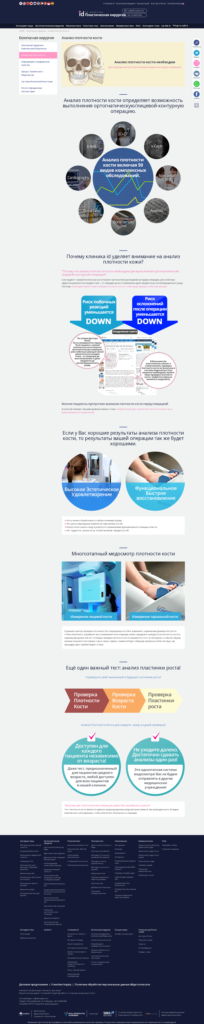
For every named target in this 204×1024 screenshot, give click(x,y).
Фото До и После (158, 3)
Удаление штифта (27, 889)
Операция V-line (26, 861)
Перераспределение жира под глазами (100, 878)
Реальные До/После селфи (148, 931)
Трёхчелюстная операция (54, 906)
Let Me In (166, 25)
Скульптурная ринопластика (73, 856)
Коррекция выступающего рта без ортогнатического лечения (54, 892)
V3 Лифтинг (119, 857)
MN (38, 3)
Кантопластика (97, 883)
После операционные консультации (31, 90)
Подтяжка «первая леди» (125, 873)
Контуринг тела (151, 25)
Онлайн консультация (124, 934)
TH (34, 3)
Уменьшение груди (146, 861)
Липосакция (25, 934)
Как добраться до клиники (78, 958)
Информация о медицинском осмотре (35, 63)
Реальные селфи (145, 940)
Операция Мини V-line (29, 851)
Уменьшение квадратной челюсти (30, 856)
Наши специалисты (75, 944)
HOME (21, 31)
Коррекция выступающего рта (54, 885)
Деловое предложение (33, 984)
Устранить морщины (170, 849)
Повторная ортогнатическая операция (51, 912)
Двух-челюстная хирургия (54, 853)
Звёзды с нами (144, 952)
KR (20, 3)
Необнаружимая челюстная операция (52, 864)
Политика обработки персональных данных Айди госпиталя (112, 984)
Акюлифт (118, 849)
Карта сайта (181, 25)
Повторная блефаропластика (98, 892)
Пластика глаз (90, 25)
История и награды (75, 940)
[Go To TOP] (196, 105)
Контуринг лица (24, 25)
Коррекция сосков (146, 875)
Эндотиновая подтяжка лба (124, 878)
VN (45, 3)
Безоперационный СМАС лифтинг (125, 868)
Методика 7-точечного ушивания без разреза (100, 856)
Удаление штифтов (51, 918)
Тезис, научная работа (77, 970)
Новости (142, 944)
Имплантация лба (27, 873)
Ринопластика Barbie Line (78, 845)
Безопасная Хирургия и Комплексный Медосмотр (34, 47)
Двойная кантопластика (101, 887)
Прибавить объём (169, 845)
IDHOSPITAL (102, 13)
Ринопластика (73, 25)
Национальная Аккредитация (73, 975)
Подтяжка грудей (145, 865)
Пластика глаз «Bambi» (100, 851)
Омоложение (107, 25)
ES (52, 3)
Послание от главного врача (77, 935)
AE (41, 3)
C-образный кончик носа (78, 861)
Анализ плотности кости (33, 55)
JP (31, 3)
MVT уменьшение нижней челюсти (30, 846)
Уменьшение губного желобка (29, 884)
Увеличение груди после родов (149, 856)
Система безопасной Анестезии (37, 81)
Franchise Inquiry (175, 3)
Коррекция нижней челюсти (52, 870)
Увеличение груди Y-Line (149, 851)
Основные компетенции (78, 948)
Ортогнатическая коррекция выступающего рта (54, 900)
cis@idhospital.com (136, 10)
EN (24, 3)
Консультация (143, 3)
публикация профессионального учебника (76, 964)
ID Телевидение (145, 948)
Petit (138, 25)
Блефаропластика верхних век (122, 884)
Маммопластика (125, 25)
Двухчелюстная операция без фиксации (54, 858)
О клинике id (108, 3)
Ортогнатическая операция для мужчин (53, 923)
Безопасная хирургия (125, 3)
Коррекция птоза (98, 873)
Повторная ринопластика (78, 865)
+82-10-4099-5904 (134, 15)
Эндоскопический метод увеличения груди (149, 846)
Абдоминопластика (28, 938)
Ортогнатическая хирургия (49, 25)
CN (27, 3)
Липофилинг (120, 845)
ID (48, 3)
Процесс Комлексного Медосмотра (32, 73)
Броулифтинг (120, 853)
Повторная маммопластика (145, 870)
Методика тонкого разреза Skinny (98, 862)
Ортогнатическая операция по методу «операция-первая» (52, 877)
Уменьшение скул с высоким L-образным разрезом (28, 867)
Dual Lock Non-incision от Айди (101, 846)
